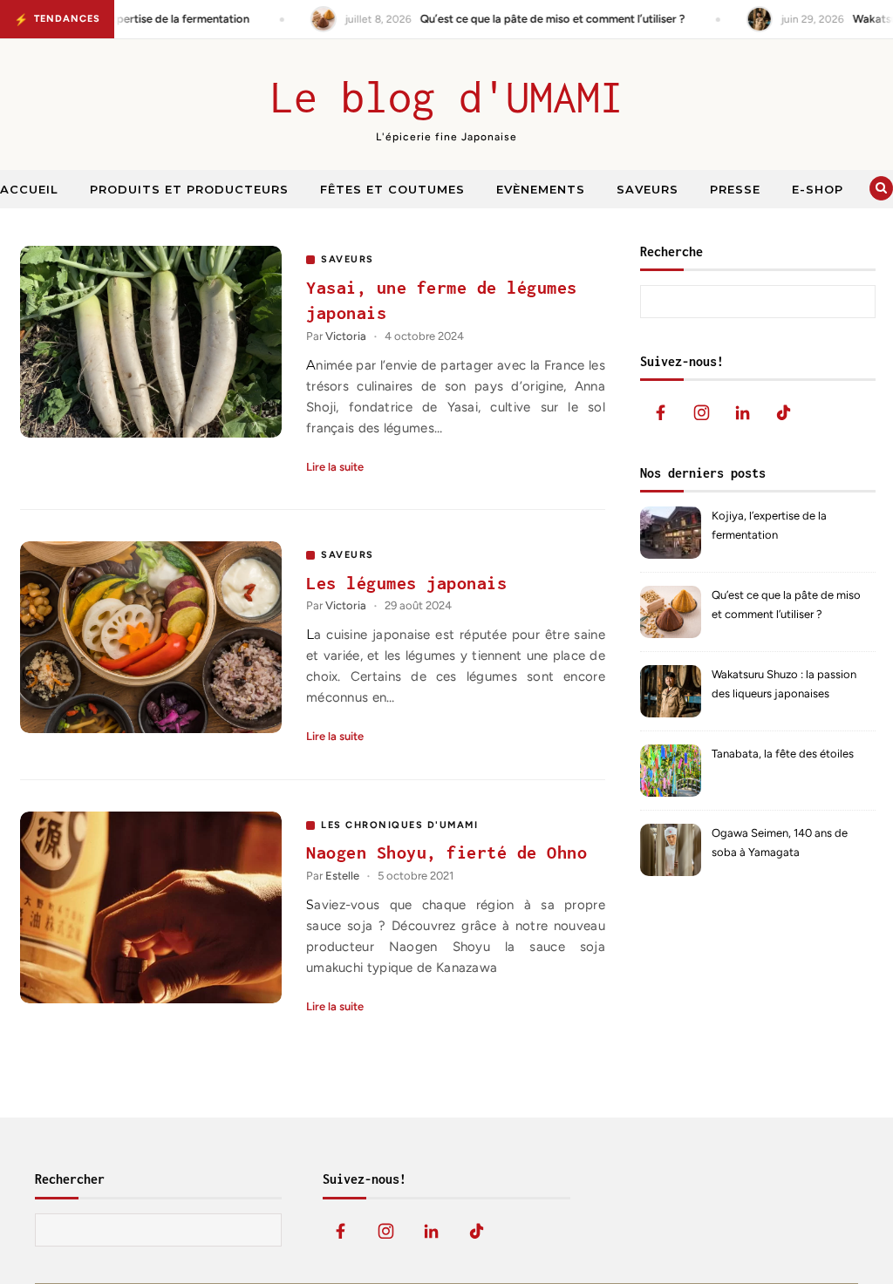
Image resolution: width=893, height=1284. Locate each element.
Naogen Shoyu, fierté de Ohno (446, 852)
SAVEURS (347, 259)
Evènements (540, 189)
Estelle (342, 875)
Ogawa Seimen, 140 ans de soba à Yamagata (780, 842)
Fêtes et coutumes (392, 189)
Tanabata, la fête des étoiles (783, 753)
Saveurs (647, 189)
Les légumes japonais (406, 583)
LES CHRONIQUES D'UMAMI (399, 825)
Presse (735, 189)
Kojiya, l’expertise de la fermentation (769, 525)
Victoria (345, 336)
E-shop (817, 189)
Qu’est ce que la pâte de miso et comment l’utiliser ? (786, 604)
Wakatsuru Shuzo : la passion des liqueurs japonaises (784, 684)
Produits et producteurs (189, 189)
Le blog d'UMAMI (447, 96)
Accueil (29, 189)
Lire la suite (335, 466)
